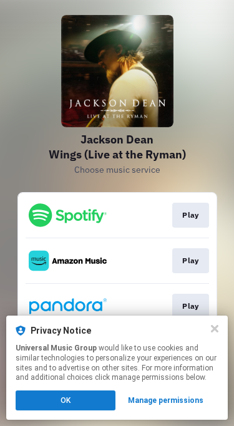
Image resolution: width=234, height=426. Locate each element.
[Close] (215, 329)
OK (66, 400)
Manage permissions (165, 400)
